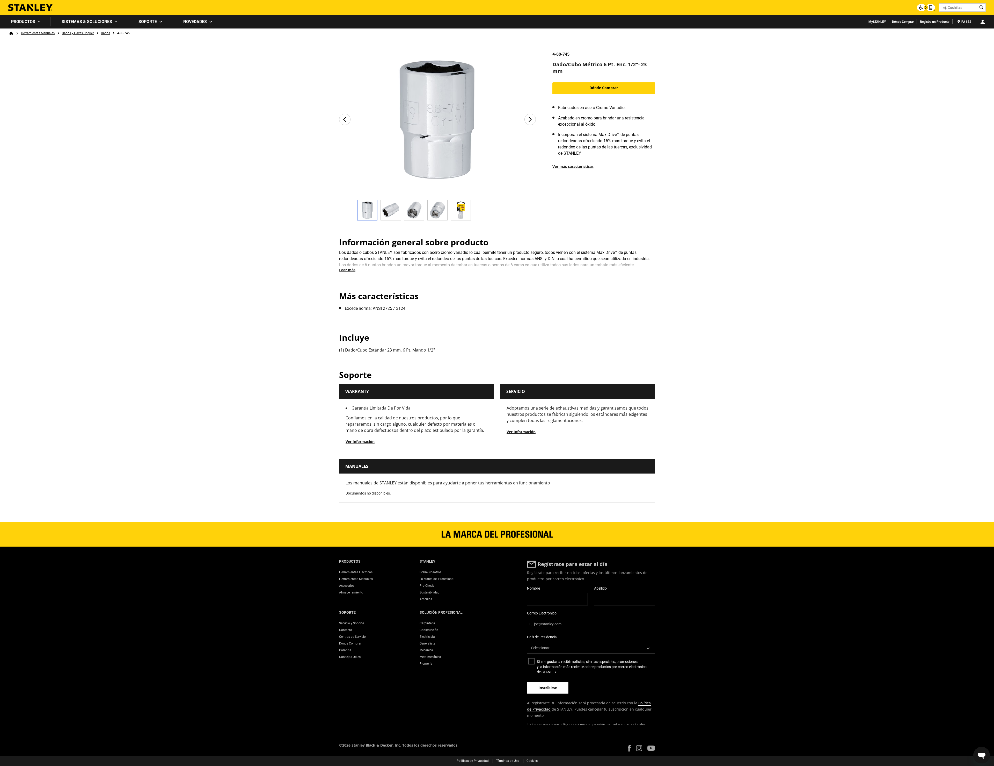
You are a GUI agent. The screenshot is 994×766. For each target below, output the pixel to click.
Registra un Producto (934, 22)
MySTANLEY (877, 22)
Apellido (600, 588)
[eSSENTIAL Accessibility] (926, 7)
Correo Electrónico (542, 613)
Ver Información (360, 441)
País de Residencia (542, 637)
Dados (105, 33)
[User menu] (982, 21)
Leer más (347, 269)
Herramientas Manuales (38, 33)
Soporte (147, 21)
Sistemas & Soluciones (87, 21)
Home (11, 33)
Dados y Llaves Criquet (78, 33)
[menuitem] (25, 21)
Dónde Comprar (903, 22)
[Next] (530, 119)
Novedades (195, 21)
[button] (629, 748)
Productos (23, 21)
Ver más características (573, 166)
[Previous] (344, 119)
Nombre (533, 588)
